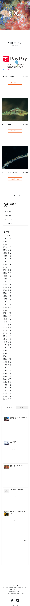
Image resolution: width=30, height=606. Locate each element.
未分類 (7, 223)
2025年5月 (6, 261)
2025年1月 (6, 267)
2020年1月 (6, 359)
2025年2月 (6, 266)
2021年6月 (6, 333)
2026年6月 (6, 241)
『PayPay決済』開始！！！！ (9, 76)
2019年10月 (6, 364)
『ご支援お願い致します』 (16, 489)
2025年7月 (6, 258)
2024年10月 (6, 272)
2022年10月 (6, 309)
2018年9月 (6, 384)
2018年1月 (6, 396)
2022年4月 (6, 318)
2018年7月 (6, 387)
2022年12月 (6, 306)
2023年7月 (6, 295)
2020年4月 (6, 355)
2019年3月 (6, 375)
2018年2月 (6, 395)
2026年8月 (6, 238)
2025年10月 (6, 253)
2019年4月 (6, 373)
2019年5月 (6, 372)
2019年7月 (6, 369)
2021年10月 (6, 327)
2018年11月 (6, 381)
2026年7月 (6, 240)
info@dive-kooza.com (15, 595)
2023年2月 (6, 303)
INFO (6, 211)
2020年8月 (6, 349)
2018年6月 (6, 389)
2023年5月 (6, 298)
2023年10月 (6, 290)
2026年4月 (6, 244)
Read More (15, 83)
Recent (22, 407)
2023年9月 (6, 292)
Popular (9, 407)
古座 (6, 219)
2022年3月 (6, 319)
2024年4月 (6, 281)
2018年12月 (6, 379)
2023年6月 (6, 296)
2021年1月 (6, 341)
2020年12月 (6, 343)
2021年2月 (6, 339)
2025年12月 (6, 250)
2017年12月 (6, 398)
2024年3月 (6, 283)
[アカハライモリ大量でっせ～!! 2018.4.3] (6, 513)
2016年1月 (6, 399)
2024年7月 (6, 276)
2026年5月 (6, 243)
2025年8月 (6, 257)
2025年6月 (6, 260)
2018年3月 (6, 393)
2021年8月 (6, 330)
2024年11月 (6, 270)
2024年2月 (6, 284)
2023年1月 (6, 304)
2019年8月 (6, 367)
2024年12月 (6, 269)
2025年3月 (6, 264)
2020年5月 (6, 353)
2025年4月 (6, 263)
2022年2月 (6, 321)
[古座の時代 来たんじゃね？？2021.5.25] (6, 467)
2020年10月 (6, 346)
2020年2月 (6, 358)
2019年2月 (6, 376)
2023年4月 (6, 300)
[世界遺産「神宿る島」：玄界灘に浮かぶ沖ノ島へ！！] (6, 419)
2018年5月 (6, 390)
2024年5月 (6, 280)
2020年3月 (6, 356)
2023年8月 (6, 293)
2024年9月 (6, 273)
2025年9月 (6, 255)
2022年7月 (6, 313)
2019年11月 (6, 362)
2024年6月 (6, 278)
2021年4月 (6, 336)
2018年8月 (6, 386)
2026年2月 (6, 247)
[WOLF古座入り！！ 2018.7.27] (6, 443)
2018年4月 (6, 392)
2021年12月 (6, 324)
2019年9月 (6, 366)
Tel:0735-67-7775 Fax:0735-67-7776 (15, 593)
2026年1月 (6, 249)
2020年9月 (6, 347)
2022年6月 (6, 315)
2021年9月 (6, 329)
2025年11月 (6, 252)
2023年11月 (6, 289)
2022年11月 (6, 307)
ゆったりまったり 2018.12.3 (10, 172)
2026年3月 (6, 246)
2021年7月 (6, 332)
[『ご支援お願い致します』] (6, 491)
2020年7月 (6, 350)
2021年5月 (6, 335)
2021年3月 (6, 338)
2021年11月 (6, 326)
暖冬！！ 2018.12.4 (7, 124)
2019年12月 (6, 361)
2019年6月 (6, 370)
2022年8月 (6, 312)
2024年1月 (6, 286)
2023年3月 (6, 301)
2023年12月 (6, 287)
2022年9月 (6, 310)
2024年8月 (6, 275)
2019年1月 (6, 378)
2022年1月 (6, 323)
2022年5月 (6, 316)
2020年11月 (6, 344)
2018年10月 (6, 382)
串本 (6, 215)
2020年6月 (6, 352)
